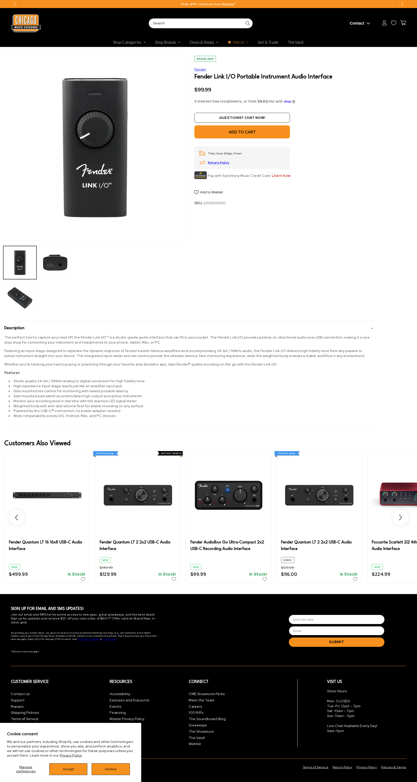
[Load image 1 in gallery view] (19, 262)
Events (115, 706)
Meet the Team (202, 700)
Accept (68, 769)
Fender (200, 69)
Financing (118, 712)
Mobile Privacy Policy (127, 719)
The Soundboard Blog (207, 719)
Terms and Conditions (89, 639)
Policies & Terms (393, 767)
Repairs (17, 706)
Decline (111, 769)
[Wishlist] (393, 23)
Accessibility (120, 694)
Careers (195, 706)
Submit (336, 642)
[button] (188, 328)
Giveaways (198, 725)
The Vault (197, 738)
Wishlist (195, 744)
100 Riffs (196, 712)
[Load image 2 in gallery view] (19, 298)
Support (18, 700)
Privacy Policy (71, 755)
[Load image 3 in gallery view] (55, 262)
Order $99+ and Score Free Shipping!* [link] (208, 4)
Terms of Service (25, 719)
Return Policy (218, 162)
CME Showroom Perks (207, 694)
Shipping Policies (25, 712)
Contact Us (20, 694)
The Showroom (201, 731)
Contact (357, 23)
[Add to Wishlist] (83, 579)
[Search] (248, 23)
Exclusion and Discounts (129, 700)
